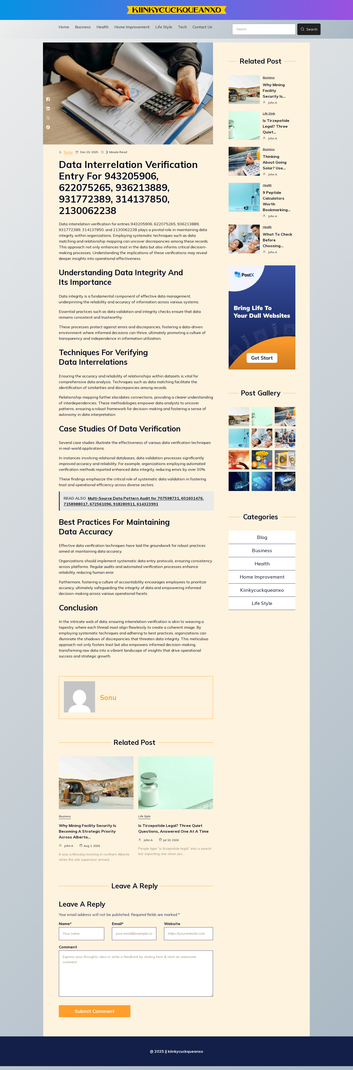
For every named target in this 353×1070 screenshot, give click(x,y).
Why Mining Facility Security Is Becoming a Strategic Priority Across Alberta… (87, 831)
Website (172, 923)
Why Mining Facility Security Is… (274, 90)
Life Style (144, 816)
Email (117, 923)
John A (68, 846)
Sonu (68, 152)
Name (65, 923)
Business (65, 816)
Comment (68, 946)
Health (267, 185)
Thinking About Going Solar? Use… (274, 162)
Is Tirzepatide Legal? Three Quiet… (276, 126)
